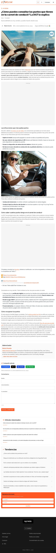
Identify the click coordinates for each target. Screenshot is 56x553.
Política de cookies (34, 537)
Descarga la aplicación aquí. (16, 303)
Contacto (4, 540)
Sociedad (5, 8)
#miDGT (8, 277)
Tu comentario (4, 391)
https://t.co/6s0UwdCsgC (10, 281)
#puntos (17, 269)
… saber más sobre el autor (9, 356)
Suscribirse (28, 505)
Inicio (2, 18)
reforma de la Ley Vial (35, 314)
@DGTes (27, 69)
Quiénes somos (6, 533)
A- (38, 2)
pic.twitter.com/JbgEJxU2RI (31, 282)
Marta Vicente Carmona (8, 350)
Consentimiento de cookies (36, 540)
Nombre (3, 378)
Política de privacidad (35, 533)
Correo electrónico (5, 384)
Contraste (47, 2)
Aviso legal (5, 537)
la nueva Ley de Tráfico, (17, 130)
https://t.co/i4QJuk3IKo (9, 275)
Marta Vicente (8, 26)
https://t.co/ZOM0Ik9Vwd (18, 277)
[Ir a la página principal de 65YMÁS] (6, 2)
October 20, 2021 (21, 285)
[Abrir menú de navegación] (53, 2)
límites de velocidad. (16, 209)
